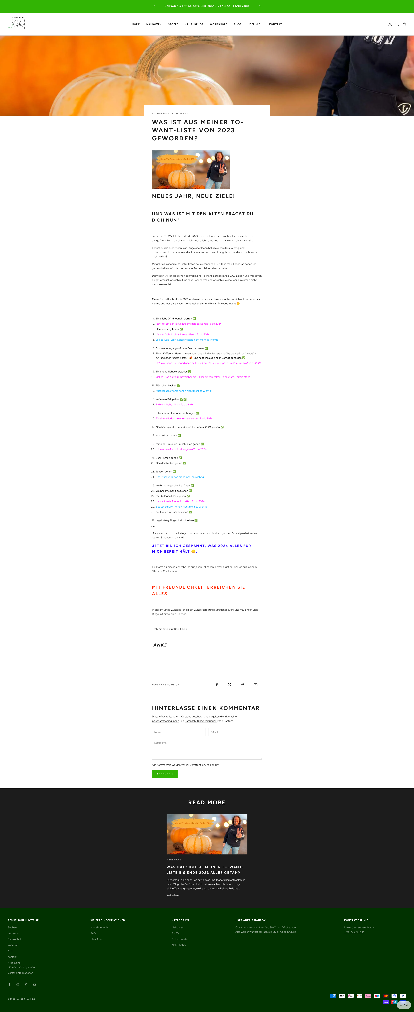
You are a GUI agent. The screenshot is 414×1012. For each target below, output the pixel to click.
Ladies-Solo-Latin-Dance (170, 339)
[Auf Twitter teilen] (229, 684)
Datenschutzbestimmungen (201, 720)
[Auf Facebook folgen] (9, 984)
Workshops (219, 24)
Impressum (14, 933)
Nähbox (172, 371)
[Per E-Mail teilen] (255, 684)
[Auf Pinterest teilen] (242, 684)
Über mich (255, 24)
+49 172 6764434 (354, 931)
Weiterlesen (173, 895)
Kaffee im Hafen (172, 353)
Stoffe (173, 24)
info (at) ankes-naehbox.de (359, 927)
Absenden (165, 774)
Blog (237, 24)
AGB (10, 951)
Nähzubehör (194, 24)
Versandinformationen (20, 972)
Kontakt (275, 24)
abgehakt (182, 113)
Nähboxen (154, 24)
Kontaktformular (100, 927)
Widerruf (13, 945)
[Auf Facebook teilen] (216, 684)
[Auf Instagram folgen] (17, 984)
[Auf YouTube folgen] (34, 984)
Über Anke (97, 939)
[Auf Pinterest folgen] (26, 984)
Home (136, 24)
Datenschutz (15, 939)
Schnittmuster (180, 939)
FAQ (93, 933)
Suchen (12, 927)
